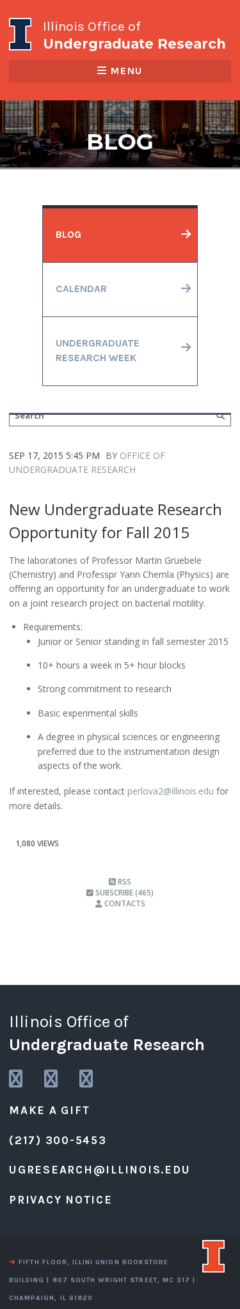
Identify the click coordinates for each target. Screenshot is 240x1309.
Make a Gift (49, 1110)
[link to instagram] (16, 1079)
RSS (123, 881)
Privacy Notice (61, 1199)
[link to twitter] (52, 1079)
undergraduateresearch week (98, 350)
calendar (81, 289)
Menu (126, 71)
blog (68, 234)
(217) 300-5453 (58, 1140)
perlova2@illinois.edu (170, 791)
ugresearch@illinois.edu (99, 1169)
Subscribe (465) (123, 892)
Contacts (123, 903)
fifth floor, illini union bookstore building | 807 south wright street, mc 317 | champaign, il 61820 (102, 1280)
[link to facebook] (87, 1079)
